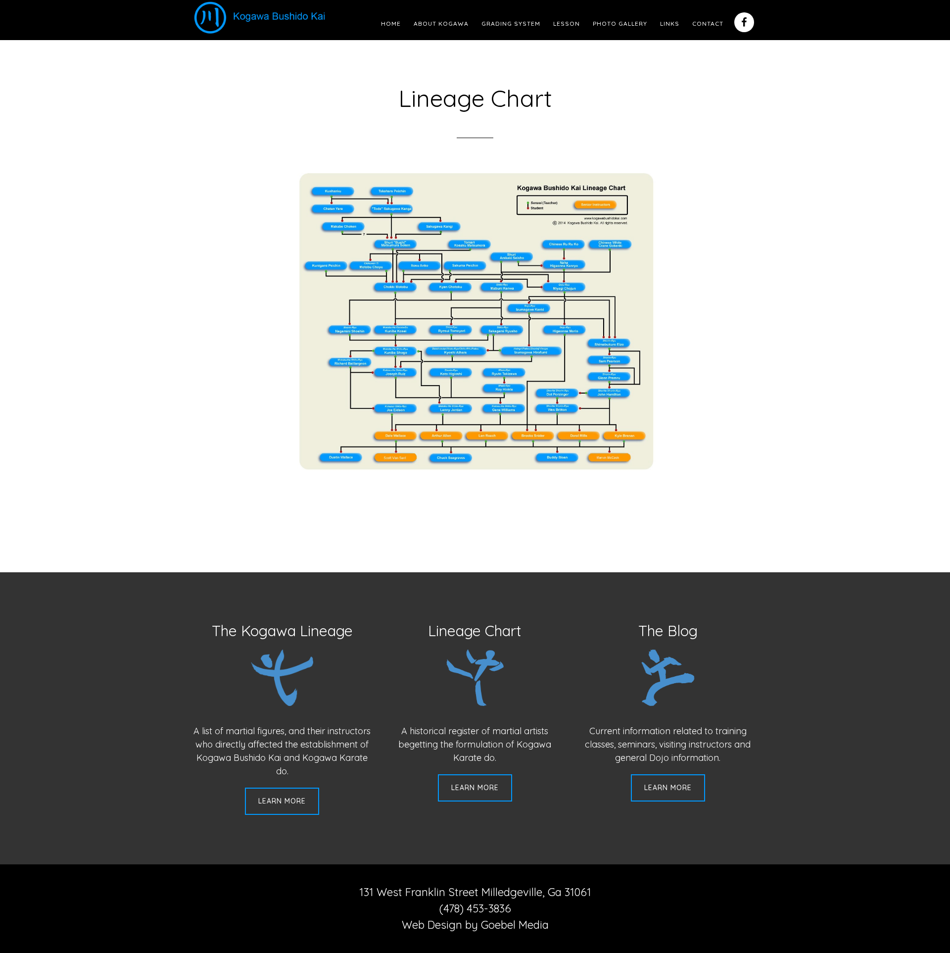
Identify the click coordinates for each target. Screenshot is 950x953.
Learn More (282, 801)
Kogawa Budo (262, 17)
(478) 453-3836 (475, 908)
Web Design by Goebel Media (475, 925)
